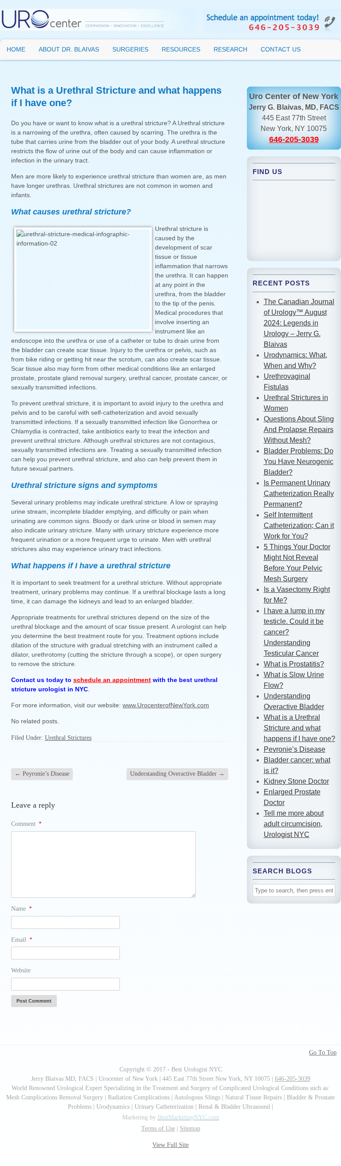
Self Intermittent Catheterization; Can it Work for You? (299, 525)
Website (21, 970)
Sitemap (190, 1128)
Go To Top (323, 1053)
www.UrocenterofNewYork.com (166, 705)
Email (21, 939)
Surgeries (130, 49)
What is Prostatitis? (294, 664)
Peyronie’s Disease (42, 773)
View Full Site (170, 1145)
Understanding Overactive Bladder (177, 773)
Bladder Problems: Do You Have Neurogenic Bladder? (298, 461)
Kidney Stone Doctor (296, 781)
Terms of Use (158, 1128)
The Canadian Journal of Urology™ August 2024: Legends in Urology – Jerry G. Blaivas (299, 323)
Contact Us (281, 49)
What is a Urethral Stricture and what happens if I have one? (299, 728)
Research (230, 49)
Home (16, 49)
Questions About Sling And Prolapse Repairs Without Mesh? (299, 429)
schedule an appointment (112, 679)
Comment (26, 824)
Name (21, 908)
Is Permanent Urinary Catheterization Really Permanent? (299, 493)
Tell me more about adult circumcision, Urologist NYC (294, 823)
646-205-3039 (294, 139)
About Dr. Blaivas (69, 49)
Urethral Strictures (68, 737)
